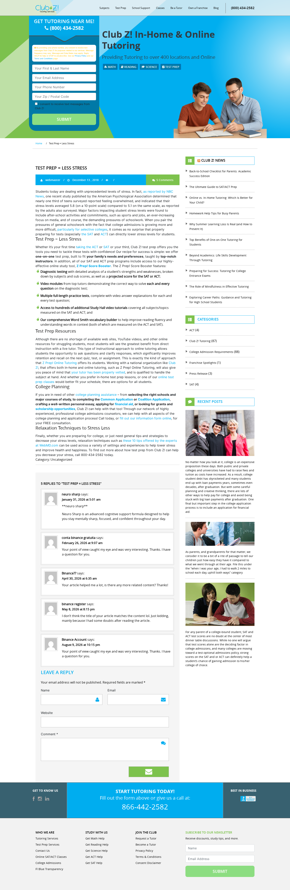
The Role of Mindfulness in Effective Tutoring (219, 286)
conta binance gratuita (78, 538)
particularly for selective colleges (82, 229)
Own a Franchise (198, 8)
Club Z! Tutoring (199, 341)
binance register (74, 604)
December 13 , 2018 (85, 180)
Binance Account (74, 639)
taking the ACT (87, 247)
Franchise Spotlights (202, 363)
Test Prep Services (47, 844)
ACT (104, 234)
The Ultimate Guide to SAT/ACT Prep (213, 187)
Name (45, 690)
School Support (141, 8)
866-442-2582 (145, 806)
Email (112, 690)
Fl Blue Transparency (49, 869)
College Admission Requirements (211, 352)
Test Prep (120, 8)
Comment (49, 734)
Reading (129, 67)
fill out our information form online (145, 418)
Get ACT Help (94, 857)
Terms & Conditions (148, 857)
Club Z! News (213, 160)
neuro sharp (71, 494)
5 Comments (164, 180)
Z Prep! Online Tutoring (59, 363)
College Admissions (48, 863)
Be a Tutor (176, 8)
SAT (106, 247)
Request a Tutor (146, 838)
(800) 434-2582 (242, 8)
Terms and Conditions (43, 58)
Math (111, 67)
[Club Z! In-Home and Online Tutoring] (47, 8)
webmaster (52, 180)
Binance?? (69, 573)
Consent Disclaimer (148, 863)
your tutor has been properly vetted (98, 372)
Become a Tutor (146, 844)
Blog (216, 8)
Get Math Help (95, 838)
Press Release (198, 373)
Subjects (104, 8)
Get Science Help (96, 850)
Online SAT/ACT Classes (51, 857)
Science (151, 67)
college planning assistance (96, 395)
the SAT (87, 234)
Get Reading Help (97, 844)
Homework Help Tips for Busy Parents (214, 213)
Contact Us (43, 850)
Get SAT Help (93, 863)
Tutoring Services (47, 838)
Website (47, 713)
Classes (160, 8)
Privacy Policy (80, 56)
